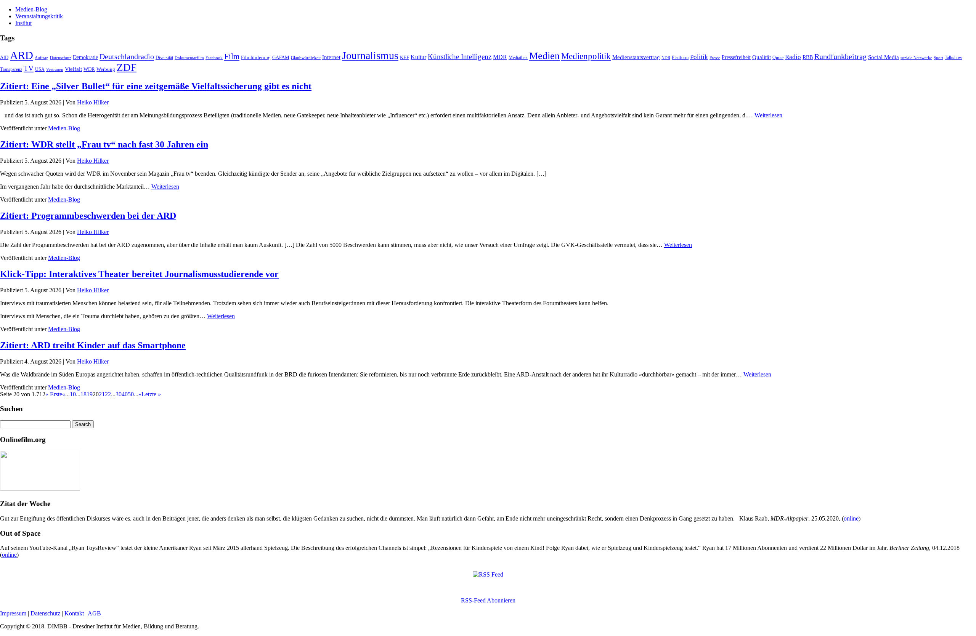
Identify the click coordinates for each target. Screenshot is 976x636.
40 (125, 394)
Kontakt (74, 613)
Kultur (418, 57)
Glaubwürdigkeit (306, 58)
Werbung (105, 69)
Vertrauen (54, 69)
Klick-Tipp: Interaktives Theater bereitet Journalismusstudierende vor (139, 274)
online (851, 518)
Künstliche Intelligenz (459, 57)
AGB (94, 613)
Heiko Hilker (93, 102)
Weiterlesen (768, 115)
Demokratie (85, 57)
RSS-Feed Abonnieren (488, 600)
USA (40, 69)
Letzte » (151, 394)
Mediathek (518, 57)
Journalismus (370, 55)
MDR (500, 57)
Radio (793, 57)
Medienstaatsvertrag (636, 57)
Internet (331, 57)
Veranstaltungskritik (39, 16)
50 (131, 394)
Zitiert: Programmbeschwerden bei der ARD (88, 216)
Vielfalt (73, 69)
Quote (777, 57)
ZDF (126, 67)
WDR (89, 69)
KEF (404, 57)
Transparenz (11, 69)
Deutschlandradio (127, 56)
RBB (808, 57)
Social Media (883, 57)
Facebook (214, 57)
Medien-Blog (31, 9)
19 (90, 394)
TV (29, 68)
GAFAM (280, 57)
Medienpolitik (586, 56)
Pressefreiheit (736, 57)
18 (83, 394)
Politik (699, 57)
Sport (938, 57)
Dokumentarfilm (189, 57)
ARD (21, 55)
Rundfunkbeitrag (840, 56)
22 (108, 394)
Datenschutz (60, 57)
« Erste (53, 394)
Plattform (680, 57)
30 (119, 394)
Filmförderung (256, 57)
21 (102, 394)
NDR (665, 57)
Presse (715, 57)
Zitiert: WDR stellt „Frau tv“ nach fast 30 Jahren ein (104, 144)
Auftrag (41, 57)
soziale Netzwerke (916, 58)
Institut (23, 23)
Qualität (761, 57)
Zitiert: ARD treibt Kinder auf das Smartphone (93, 345)
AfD (4, 57)
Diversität (164, 57)
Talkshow (953, 57)
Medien (544, 55)
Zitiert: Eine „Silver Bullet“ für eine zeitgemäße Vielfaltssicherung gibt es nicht (155, 86)
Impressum (13, 613)
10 (73, 394)
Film (231, 56)
